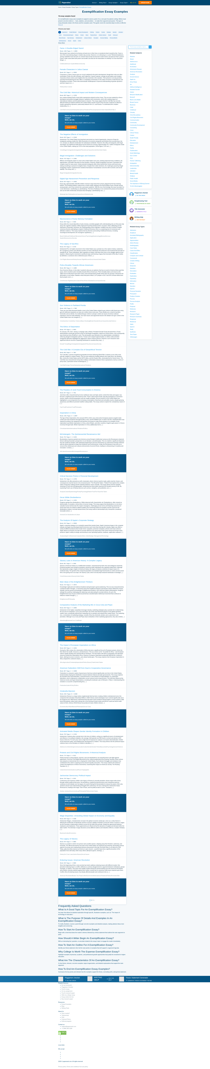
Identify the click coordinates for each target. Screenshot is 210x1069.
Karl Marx (69, 706)
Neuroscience (68, 238)
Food (67, 407)
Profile (132, 304)
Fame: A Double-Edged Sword (72, 48)
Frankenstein (134, 150)
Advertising (63, 620)
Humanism (69, 451)
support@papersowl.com (69, 1026)
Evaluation (133, 273)
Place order (71, 127)
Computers (79, 536)
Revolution (114, 875)
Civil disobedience (70, 514)
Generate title (141, 211)
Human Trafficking (135, 160)
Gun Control (69, 321)
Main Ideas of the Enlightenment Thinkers (76, 582)
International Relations (83, 109)
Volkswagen (133, 337)
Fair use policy (83, 1066)
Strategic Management (95, 536)
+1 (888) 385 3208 (67, 1028)
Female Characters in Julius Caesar (74, 69)
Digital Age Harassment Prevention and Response (79, 179)
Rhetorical (133, 321)
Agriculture (66, 662)
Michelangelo (76, 451)
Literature (132, 171)
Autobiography (134, 245)
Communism (69, 109)
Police (82, 280)
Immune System (70, 63)
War (118, 875)
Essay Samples (113, 2)
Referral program (66, 1021)
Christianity (73, 662)
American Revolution (66, 875)
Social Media (85, 194)
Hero (131, 158)
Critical (132, 263)
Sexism (115, 747)
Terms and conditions (73, 1066)
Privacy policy (62, 1066)
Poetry (79, 491)
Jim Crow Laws (68, 854)
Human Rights (81, 259)
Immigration (77, 150)
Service (94, 2)
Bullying (62, 194)
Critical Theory (134, 132)
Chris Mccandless (135, 115)
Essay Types (123, 2)
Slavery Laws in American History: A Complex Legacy (81, 560)
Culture (64, 451)
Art (61, 451)
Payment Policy (66, 1019)
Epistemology (97, 236)
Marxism (74, 706)
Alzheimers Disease (136, 69)
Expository (133, 278)
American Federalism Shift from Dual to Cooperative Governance (85, 668)
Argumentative (134, 240)
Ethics (132, 145)
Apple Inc (67, 536)
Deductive (133, 266)
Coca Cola (75, 620)
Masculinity (103, 747)
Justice (79, 280)
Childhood (63, 63)
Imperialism (66, 428)
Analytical (133, 232)
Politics (85, 428)
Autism (132, 92)
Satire (131, 324)
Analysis (62, 491)
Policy (92, 109)
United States (105, 109)
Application (133, 238)
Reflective (133, 309)
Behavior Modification (136, 94)
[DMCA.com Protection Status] (62, 1033)
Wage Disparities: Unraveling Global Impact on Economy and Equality (87, 816)
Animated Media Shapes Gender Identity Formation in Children (84, 731)
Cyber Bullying (69, 194)
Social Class (87, 706)
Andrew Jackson (65, 791)
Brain (61, 236)
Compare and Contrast (136, 255)
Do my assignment (67, 991)
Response (133, 319)
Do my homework (67, 985)
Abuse (132, 59)
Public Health (134, 178)
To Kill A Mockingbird (136, 186)
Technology (105, 536)
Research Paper (134, 314)
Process (132, 299)
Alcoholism (133, 66)
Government (67, 770)
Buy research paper (67, 999)
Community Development (137, 125)
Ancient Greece (134, 77)
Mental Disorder (94, 321)
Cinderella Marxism (67, 691)
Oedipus (132, 176)
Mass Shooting (85, 321)
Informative (133, 281)
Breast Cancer (134, 102)
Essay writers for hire (68, 997)
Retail (80, 620)
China (61, 428)
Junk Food (72, 407)
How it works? (66, 1013)
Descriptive (133, 271)
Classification (134, 253)
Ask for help (140, 219)
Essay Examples (66, 7)
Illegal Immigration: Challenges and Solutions (77, 156)
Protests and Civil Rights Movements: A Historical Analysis (83, 752)
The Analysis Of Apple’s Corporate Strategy (77, 520)
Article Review (134, 243)
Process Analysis (135, 301)
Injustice (74, 280)
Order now (145, 2)
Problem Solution (135, 296)
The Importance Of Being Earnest (139, 183)
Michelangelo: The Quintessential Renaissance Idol (80, 434)
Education (133, 140)
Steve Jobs (85, 536)
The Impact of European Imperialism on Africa (78, 645)
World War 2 (112, 109)
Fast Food (63, 407)
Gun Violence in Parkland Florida (73, 305)
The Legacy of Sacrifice (69, 244)
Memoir (132, 283)
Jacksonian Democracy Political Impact (75, 775)
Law (76, 770)
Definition (133, 268)
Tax (98, 150)
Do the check (140, 195)
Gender (90, 747)
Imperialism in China (68, 413)
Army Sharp (133, 82)
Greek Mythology (135, 153)
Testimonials (65, 1015)
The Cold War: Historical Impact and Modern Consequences (83, 92)
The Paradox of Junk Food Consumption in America (80, 390)
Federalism (63, 685)
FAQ (63, 1017)
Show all (60, 25)
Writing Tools (102, 2)
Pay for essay (65, 989)
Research (133, 311)
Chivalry (132, 112)
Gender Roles (96, 747)
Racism (87, 259)
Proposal (132, 306)
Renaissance (84, 451)
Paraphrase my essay (143, 203)
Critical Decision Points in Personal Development (79, 476)
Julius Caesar (68, 86)
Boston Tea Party (77, 875)
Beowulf (132, 97)
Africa (61, 662)
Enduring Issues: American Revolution (75, 860)
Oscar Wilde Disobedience (70, 497)
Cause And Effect (135, 250)
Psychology (84, 491)
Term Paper (133, 334)
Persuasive (133, 293)
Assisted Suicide (135, 89)
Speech (132, 327)
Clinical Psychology (87, 236)
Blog (63, 1006)
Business (73, 536)
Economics (63, 706)
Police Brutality (88, 280)
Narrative (132, 286)
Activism (62, 514)
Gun (64, 321)
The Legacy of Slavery (69, 839)
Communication (78, 747)
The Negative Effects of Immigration (74, 134)
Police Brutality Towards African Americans (76, 265)
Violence (113, 321)
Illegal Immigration (68, 150)
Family (132, 148)
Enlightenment (64, 599)
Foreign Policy (69, 365)
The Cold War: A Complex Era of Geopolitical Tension (81, 350)
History (62, 86)
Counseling (133, 127)
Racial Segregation (83, 770)
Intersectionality (134, 165)
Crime (61, 150)
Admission (133, 230)
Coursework (133, 258)
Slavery (74, 576)
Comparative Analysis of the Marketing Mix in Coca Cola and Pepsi (86, 605)
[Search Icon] (150, 47)
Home (59, 7)
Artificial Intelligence (136, 87)
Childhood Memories (75, 236)
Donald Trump (64, 344)
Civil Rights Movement (66, 259)
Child (131, 107)
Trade (93, 662)
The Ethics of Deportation (70, 327)
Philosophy (78, 407)
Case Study (133, 248)
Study (131, 329)
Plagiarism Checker (67, 987)
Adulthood (133, 64)
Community (133, 122)
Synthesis (133, 332)
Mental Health (134, 173)
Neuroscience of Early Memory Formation (76, 219)
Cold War (62, 109)
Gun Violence (77, 321)
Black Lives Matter (135, 99)
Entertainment (134, 143)
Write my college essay (68, 995)
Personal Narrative (135, 291)
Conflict (84, 875)
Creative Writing (134, 260)
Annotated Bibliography (137, 235)
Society (83, 63)
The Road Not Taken (101, 491)
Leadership (133, 168)
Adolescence (64, 747)
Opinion (132, 288)
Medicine (78, 63)
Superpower (97, 109)
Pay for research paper (68, 993)
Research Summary (136, 316)
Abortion (132, 56)
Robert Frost (91, 491)
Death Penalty (134, 138)
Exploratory (133, 276)
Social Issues (88, 150)
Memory (103, 236)
